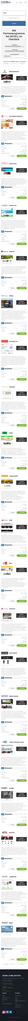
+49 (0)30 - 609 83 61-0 (7, 981)
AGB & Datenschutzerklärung (20, 1000)
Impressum (18, 1007)
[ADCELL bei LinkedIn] (10, 1012)
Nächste (22, 63)
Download (4, 999)
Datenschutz (18, 1005)
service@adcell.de (6, 991)
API (3, 1001)
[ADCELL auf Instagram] (3, 1012)
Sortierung (14, 49)
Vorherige (6, 63)
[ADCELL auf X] (13, 1012)
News (3, 995)
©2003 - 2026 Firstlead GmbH (14, 1017)
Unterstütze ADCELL (7, 1003)
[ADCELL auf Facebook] (7, 1012)
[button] (14, 23)
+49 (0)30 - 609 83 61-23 (8, 984)
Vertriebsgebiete (14, 54)
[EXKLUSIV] (7, 83)
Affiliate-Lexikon (6, 997)
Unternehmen (18, 995)
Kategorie (14, 44)
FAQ (16, 1003)
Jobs (16, 997)
